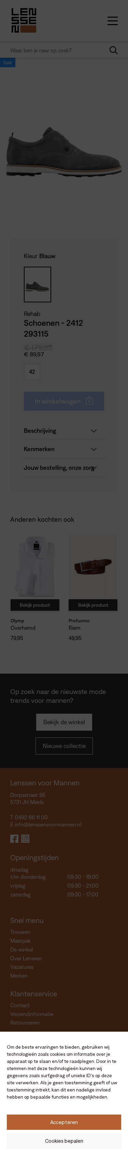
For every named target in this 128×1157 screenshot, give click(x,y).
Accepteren (64, 1122)
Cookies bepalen (64, 1141)
